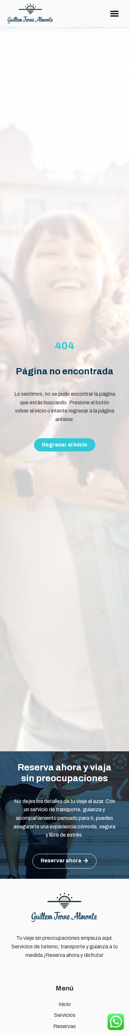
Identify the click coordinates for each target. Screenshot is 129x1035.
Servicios (64, 1015)
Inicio (65, 1004)
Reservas (64, 1026)
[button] (114, 13)
